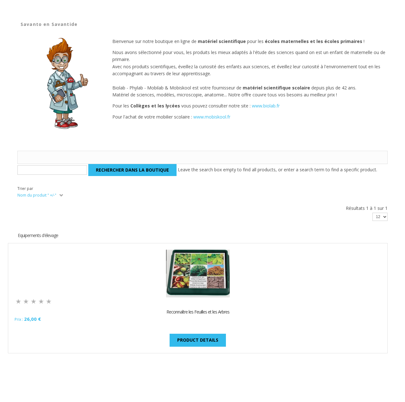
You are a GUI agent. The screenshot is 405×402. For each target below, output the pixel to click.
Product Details (197, 340)
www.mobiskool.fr (211, 117)
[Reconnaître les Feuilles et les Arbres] (198, 273)
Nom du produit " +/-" (36, 195)
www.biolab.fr (266, 106)
